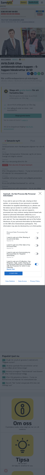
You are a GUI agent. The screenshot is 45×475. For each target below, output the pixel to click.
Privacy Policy (35, 281)
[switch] (36, 238)
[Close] (41, 194)
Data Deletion (10, 281)
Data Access (22, 281)
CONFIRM (14, 273)
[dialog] (22, 237)
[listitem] (22, 232)
